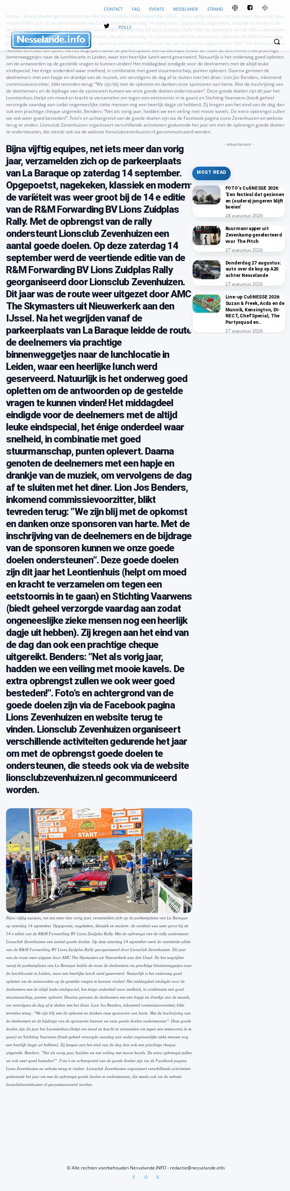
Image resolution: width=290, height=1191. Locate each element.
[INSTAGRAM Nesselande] (235, 9)
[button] (276, 42)
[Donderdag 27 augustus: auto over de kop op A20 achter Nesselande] (206, 269)
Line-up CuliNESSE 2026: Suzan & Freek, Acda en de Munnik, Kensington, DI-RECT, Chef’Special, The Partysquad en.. (254, 309)
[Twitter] (106, 27)
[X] (158, 1177)
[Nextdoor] (265, 9)
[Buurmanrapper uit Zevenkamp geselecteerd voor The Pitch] (206, 235)
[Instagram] (146, 1177)
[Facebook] (134, 1177)
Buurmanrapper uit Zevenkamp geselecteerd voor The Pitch (253, 235)
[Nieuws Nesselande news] (52, 40)
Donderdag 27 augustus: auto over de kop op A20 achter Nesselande (253, 269)
